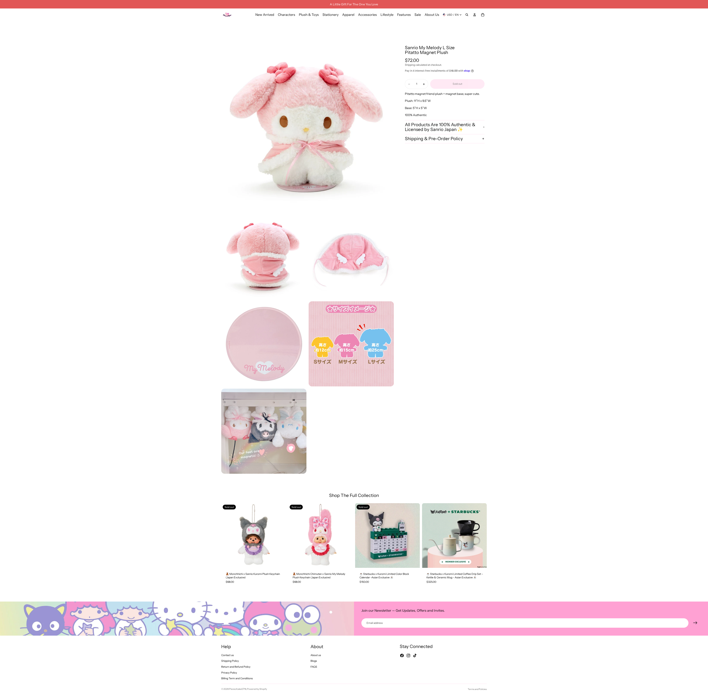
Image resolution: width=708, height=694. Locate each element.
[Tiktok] (415, 655)
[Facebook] (402, 655)
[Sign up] (695, 623)
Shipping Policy (230, 661)
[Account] (475, 15)
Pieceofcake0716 (237, 689)
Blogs (313, 661)
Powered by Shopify (257, 689)
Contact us (227, 655)
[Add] (481, 562)
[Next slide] (280, 535)
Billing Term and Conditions (237, 678)
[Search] (467, 15)
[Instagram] (408, 655)
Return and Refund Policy (235, 666)
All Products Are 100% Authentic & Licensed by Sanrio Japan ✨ (440, 127)
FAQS (313, 666)
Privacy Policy (229, 672)
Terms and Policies (477, 689)
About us (315, 655)
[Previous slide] (226, 535)
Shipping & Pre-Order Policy (434, 138)
